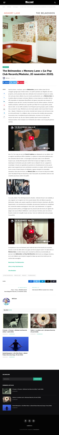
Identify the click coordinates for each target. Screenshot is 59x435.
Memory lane (17, 275)
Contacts (29, 425)
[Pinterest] (4, 105)
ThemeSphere (36, 429)
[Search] (55, 2)
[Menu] (4, 2)
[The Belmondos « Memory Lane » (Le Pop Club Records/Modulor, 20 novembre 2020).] (29, 63)
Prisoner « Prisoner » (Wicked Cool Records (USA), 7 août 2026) (15, 331)
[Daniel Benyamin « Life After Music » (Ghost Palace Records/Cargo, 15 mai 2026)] (16, 344)
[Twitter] (4, 97)
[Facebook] (4, 93)
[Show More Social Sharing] (26, 82)
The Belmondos (31, 275)
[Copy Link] (4, 116)
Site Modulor (12, 271)
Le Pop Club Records (8, 275)
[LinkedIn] (4, 101)
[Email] (4, 109)
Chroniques (5, 67)
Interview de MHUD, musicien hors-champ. (42, 290)
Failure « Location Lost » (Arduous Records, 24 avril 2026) (42, 331)
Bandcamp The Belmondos (16, 262)
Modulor (24, 275)
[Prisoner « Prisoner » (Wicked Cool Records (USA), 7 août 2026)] (16, 321)
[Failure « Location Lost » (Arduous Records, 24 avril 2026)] (43, 321)
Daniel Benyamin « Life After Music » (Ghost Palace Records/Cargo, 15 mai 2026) (15, 354)
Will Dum (8, 78)
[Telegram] (4, 113)
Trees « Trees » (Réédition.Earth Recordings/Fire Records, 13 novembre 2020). (15, 290)
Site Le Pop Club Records (15, 266)
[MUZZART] (29, 2)
